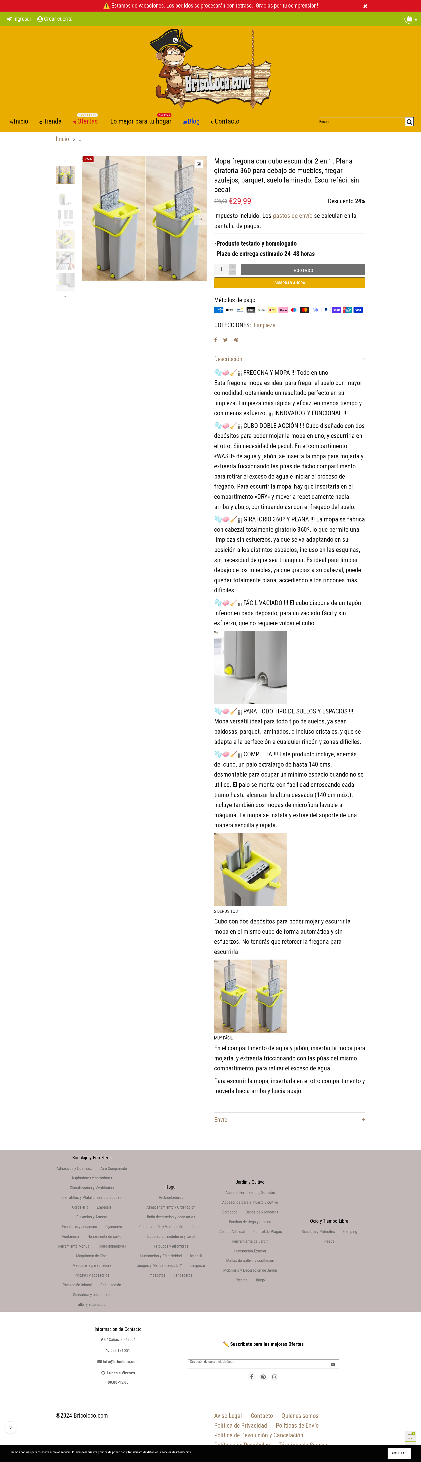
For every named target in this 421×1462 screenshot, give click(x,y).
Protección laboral (77, 1284)
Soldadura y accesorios (92, 1294)
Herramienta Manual (74, 1246)
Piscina (241, 1280)
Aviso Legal (228, 1415)
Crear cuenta (58, 19)
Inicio (21, 121)
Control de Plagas (267, 1231)
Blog (194, 121)
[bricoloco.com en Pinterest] (263, 1377)
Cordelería (80, 1207)
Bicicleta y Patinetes (318, 1231)
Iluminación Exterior (250, 1251)
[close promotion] (365, 6)
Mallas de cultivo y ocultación (250, 1260)
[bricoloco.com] (210, 69)
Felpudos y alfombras (171, 1246)
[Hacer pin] (236, 340)
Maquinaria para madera (91, 1265)
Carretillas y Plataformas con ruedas (91, 1197)
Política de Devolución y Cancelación (258, 1435)
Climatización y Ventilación (92, 1187)
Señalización (110, 1284)
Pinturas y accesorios (91, 1275)
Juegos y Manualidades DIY (159, 1265)
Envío (220, 1119)
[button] (88, 219)
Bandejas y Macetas (262, 1212)
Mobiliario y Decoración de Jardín (250, 1270)
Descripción (228, 359)
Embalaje (104, 1207)
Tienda (53, 121)
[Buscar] (409, 121)
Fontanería (70, 1236)
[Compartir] (215, 340)
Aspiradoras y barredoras (92, 1177)
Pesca (329, 1241)
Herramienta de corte (104, 1236)
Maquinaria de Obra (91, 1255)
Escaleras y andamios (79, 1226)
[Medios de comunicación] (199, 164)
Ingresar (22, 19)
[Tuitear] (225, 340)
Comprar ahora (289, 282)
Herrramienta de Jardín (250, 1241)
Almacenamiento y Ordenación (170, 1207)
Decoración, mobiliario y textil (171, 1236)
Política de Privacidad (240, 1425)
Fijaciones (113, 1226)
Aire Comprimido (113, 1168)
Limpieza (265, 325)
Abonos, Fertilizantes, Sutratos (250, 1192)
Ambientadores (171, 1197)
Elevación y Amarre (91, 1216)
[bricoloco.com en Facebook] (252, 1377)
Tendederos (183, 1275)
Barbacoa (229, 1212)
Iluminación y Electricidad (161, 1255)
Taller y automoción (91, 1304)
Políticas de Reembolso (242, 1445)
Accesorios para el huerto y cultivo (250, 1202)
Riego (260, 1280)
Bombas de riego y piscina (250, 1221)
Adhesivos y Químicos (74, 1168)
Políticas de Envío (297, 1425)
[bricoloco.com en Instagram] (275, 1377)
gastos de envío (293, 215)
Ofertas (87, 121)
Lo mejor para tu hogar (141, 121)
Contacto (227, 121)
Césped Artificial (232, 1231)
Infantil (196, 1255)
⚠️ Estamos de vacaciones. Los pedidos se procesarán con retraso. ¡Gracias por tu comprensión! (210, 5)
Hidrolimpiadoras (112, 1246)
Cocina (196, 1226)
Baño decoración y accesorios (171, 1216)
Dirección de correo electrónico (212, 1361)
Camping (350, 1231)
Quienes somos (300, 1415)
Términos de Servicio (304, 1445)
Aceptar (399, 1453)
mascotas (157, 1275)
